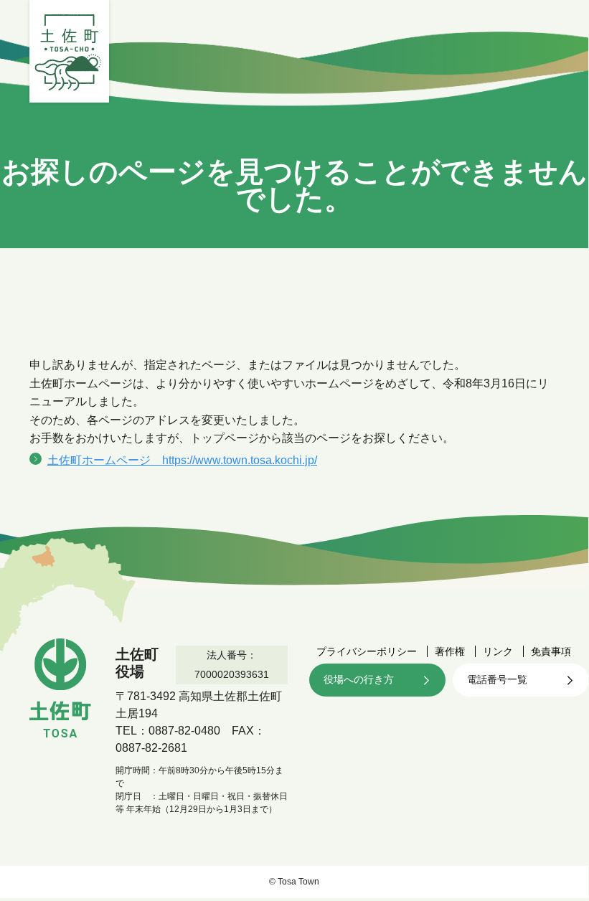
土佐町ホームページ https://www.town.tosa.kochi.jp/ (182, 460)
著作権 (450, 651)
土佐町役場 (69, 51)
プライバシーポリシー (366, 651)
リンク (498, 651)
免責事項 (551, 651)
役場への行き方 (359, 679)
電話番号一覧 (497, 679)
